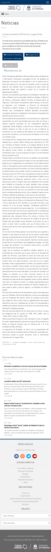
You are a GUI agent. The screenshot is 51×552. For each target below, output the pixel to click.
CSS (33, 540)
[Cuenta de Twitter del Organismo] (28, 456)
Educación (25, 504)
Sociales (24, 342)
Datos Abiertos (25, 477)
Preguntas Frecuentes (25, 480)
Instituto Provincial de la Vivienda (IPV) (25, 501)
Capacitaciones (25, 496)
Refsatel (25, 474)
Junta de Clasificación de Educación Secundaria (25, 498)
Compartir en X (33, 55)
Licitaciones (26, 493)
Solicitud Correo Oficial (25, 471)
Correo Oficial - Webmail (25, 468)
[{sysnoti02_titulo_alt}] (13, 70)
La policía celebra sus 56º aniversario (17, 381)
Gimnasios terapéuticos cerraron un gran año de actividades (25, 366)
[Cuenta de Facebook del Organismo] (16, 456)
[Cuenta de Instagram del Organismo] (22, 456)
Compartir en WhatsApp (13, 58)
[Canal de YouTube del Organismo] (34, 456)
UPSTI (26, 482)
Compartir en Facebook (13, 55)
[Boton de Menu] (47, 2)
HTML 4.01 (39, 540)
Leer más (7, 374)
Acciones (10, 65)
